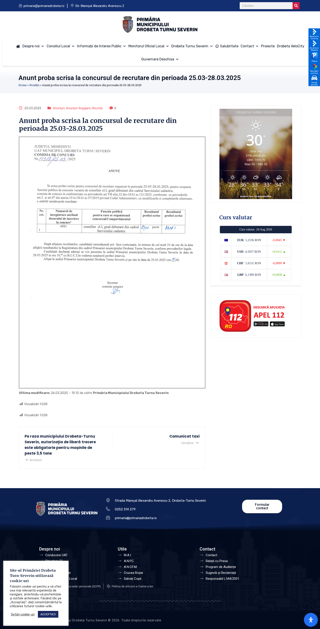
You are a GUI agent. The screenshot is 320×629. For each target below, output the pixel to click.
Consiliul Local (58, 46)
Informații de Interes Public (99, 46)
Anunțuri (59, 108)
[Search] (296, 5)
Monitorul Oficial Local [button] (146, 46)
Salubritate (229, 46)
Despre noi (31, 46)
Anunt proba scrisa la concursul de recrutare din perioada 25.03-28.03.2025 (130, 78)
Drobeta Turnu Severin (189, 46)
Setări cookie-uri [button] (23, 614)
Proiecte (268, 46)
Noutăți (34, 85)
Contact (247, 46)
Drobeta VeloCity (290, 46)
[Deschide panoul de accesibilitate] (311, 620)
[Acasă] (18, 46)
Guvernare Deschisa (157, 59)
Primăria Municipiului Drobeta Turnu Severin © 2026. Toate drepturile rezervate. (100, 620)
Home (23, 85)
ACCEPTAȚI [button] (48, 614)
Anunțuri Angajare (78, 108)
